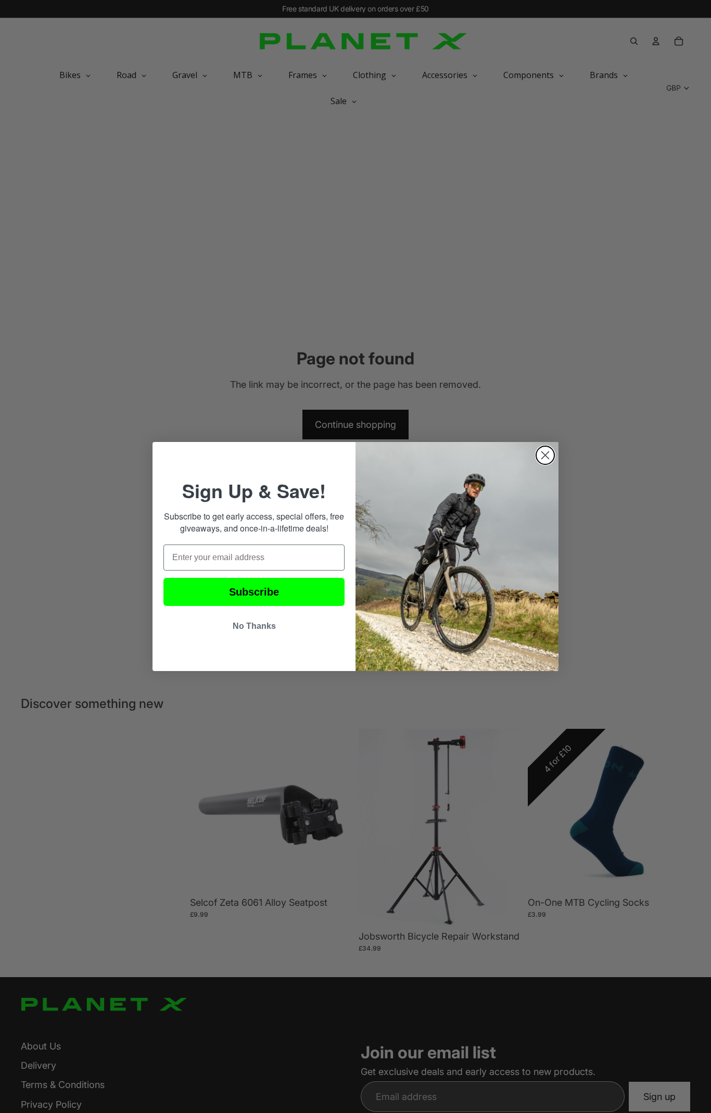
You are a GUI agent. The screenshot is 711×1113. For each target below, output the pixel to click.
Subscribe (254, 592)
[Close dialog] (545, 455)
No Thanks (254, 626)
